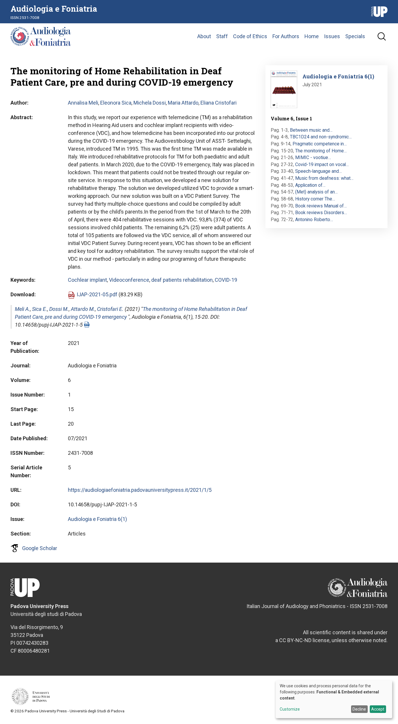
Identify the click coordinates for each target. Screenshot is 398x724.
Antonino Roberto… (314, 219)
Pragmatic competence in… (320, 144)
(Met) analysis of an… (316, 192)
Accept (377, 709)
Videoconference (129, 280)
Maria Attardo (183, 103)
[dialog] (334, 699)
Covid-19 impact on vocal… (322, 164)
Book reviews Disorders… (321, 212)
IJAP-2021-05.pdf (97, 294)
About (204, 36)
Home (311, 36)
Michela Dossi (149, 103)
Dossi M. (59, 309)
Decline (359, 709)
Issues (332, 36)
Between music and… (311, 130)
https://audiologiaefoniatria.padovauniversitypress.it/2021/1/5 (140, 490)
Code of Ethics (250, 36)
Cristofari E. (110, 309)
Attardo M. (83, 309)
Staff (222, 36)
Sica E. (39, 309)
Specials (355, 36)
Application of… (310, 185)
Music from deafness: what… (324, 178)
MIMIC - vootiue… (313, 157)
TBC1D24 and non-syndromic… (321, 137)
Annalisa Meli (83, 103)
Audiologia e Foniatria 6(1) (97, 519)
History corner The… (315, 199)
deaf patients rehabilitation (182, 280)
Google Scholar (39, 548)
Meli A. (22, 309)
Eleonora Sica (115, 103)
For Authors (285, 36)
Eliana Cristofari (218, 103)
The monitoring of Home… (321, 151)
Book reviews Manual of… (321, 206)
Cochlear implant (87, 280)
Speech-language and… (318, 171)
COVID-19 (226, 280)
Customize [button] (290, 709)
